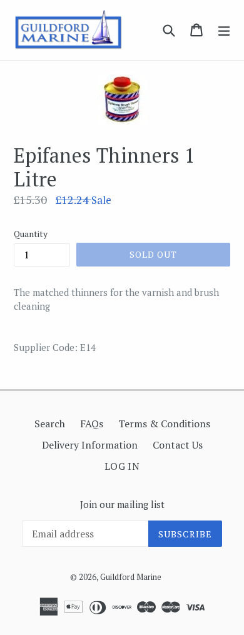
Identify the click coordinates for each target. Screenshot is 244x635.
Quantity (31, 234)
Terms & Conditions (164, 423)
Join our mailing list (122, 504)
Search (49, 423)
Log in (122, 466)
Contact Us (178, 445)
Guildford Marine (130, 576)
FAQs (91, 423)
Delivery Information (90, 445)
